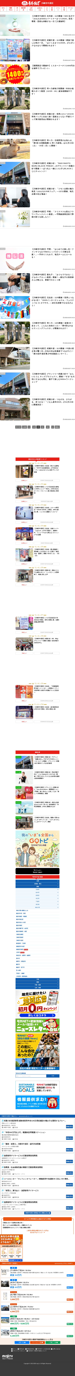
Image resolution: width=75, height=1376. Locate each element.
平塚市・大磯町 (20, 973)
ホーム (15, 1349)
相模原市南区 (22, 949)
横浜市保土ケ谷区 (21, 922)
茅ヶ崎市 (18, 970)
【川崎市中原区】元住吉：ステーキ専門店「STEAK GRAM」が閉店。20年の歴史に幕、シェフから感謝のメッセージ (46, 510)
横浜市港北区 (19, 919)
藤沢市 (18, 964)
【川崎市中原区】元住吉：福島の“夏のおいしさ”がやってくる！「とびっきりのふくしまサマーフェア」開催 (46, 819)
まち (47, 9)
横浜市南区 (19, 925)
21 (42, 427)
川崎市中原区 (47, 3)
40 (47, 427)
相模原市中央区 (20, 946)
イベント (58, 9)
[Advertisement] (37, 237)
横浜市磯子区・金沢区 (22, 928)
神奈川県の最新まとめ (22, 910)
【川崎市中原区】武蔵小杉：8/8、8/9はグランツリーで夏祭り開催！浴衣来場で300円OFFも (46, 640)
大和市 (20, 952)
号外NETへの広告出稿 (43, 1349)
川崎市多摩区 (19, 934)
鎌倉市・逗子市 (20, 967)
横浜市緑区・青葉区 (21, 916)
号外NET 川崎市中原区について (37, 1351)
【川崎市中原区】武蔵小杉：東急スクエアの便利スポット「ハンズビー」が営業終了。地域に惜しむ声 (46, 572)
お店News (31, 9)
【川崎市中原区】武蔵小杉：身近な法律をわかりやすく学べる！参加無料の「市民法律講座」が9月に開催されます (46, 804)
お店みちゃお (39, 9)
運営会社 (21, 1349)
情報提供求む (31, 1349)
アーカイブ (70, 9)
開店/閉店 (23, 9)
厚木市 (18, 958)
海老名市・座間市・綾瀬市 (23, 955)
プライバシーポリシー (19, 1351)
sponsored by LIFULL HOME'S (63, 1263)
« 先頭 (24, 427)
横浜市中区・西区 (21, 913)
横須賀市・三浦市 (21, 943)
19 (34, 427)
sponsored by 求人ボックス (25, 1116)
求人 (17, 9)
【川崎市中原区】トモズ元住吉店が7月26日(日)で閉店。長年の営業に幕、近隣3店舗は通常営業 (46, 620)
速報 (64, 9)
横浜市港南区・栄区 (21, 931)
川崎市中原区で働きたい (9, 1116)
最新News (10, 9)
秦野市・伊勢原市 (21, 961)
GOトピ (3, 9)
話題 (52, 9)
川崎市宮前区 (19, 937)
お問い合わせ (56, 1349)
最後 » (57, 427)
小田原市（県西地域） (22, 976)
